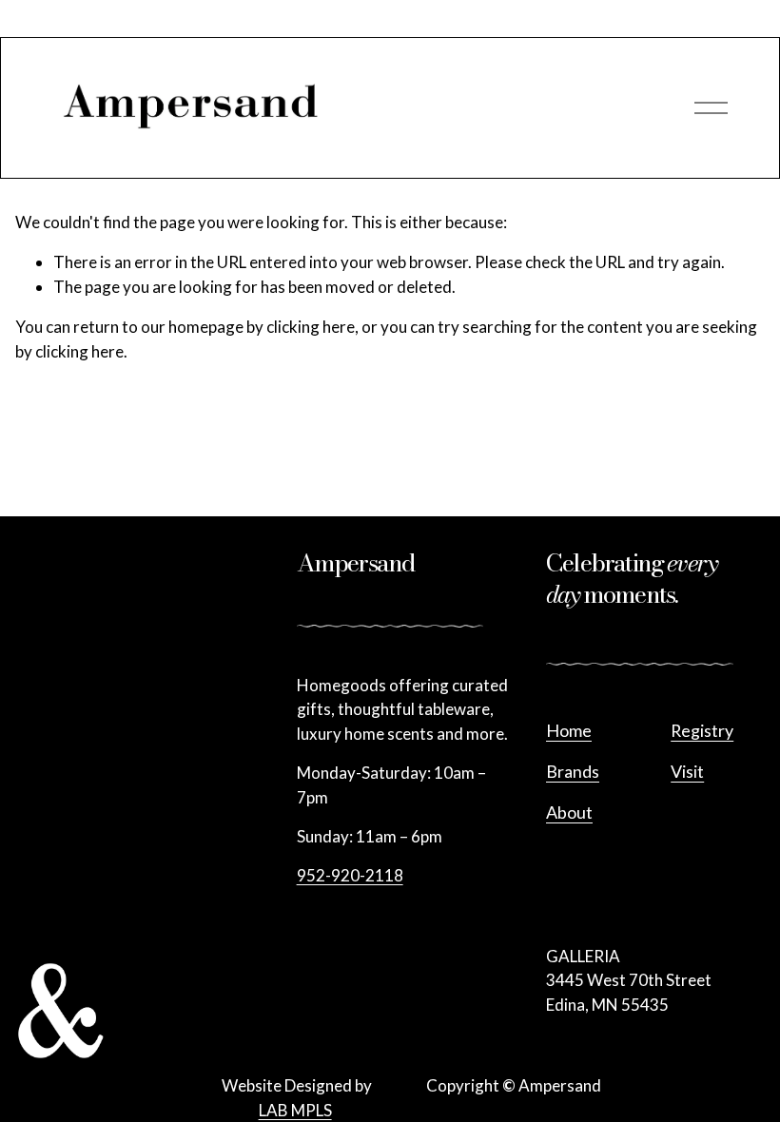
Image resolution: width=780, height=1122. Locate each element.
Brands (572, 771)
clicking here (310, 327)
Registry (702, 730)
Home (569, 730)
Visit (687, 771)
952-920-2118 (350, 875)
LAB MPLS (295, 1110)
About (569, 812)
